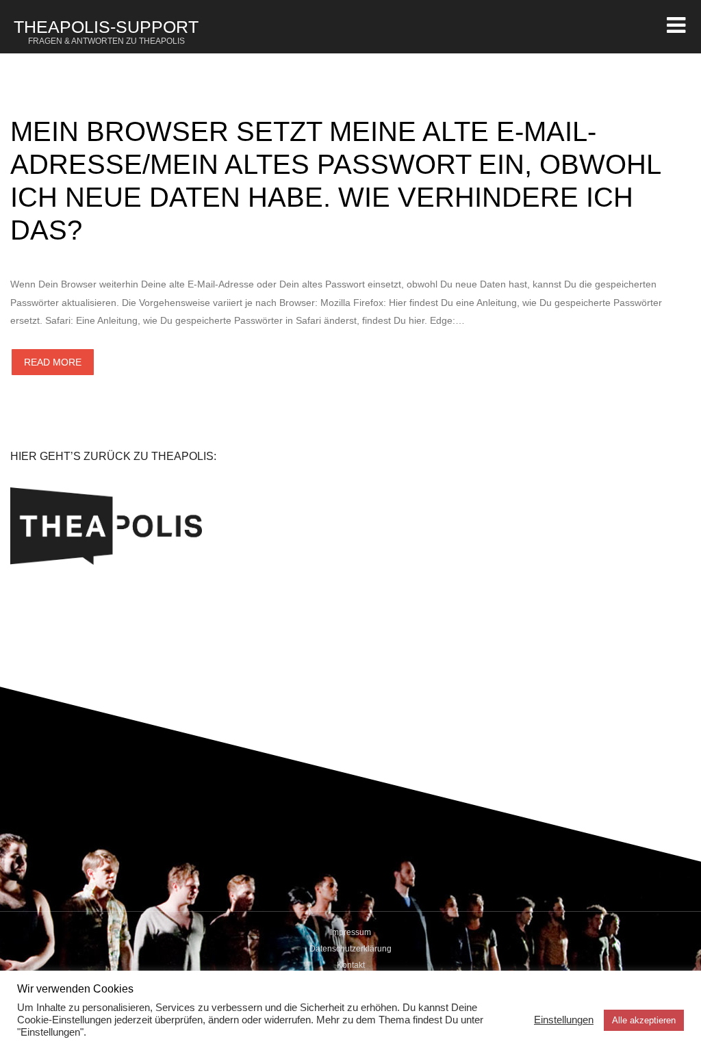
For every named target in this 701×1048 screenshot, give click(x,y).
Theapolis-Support (106, 31)
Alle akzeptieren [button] (644, 1020)
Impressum (350, 932)
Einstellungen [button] (564, 1019)
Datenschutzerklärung (350, 949)
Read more (52, 362)
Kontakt (351, 965)
